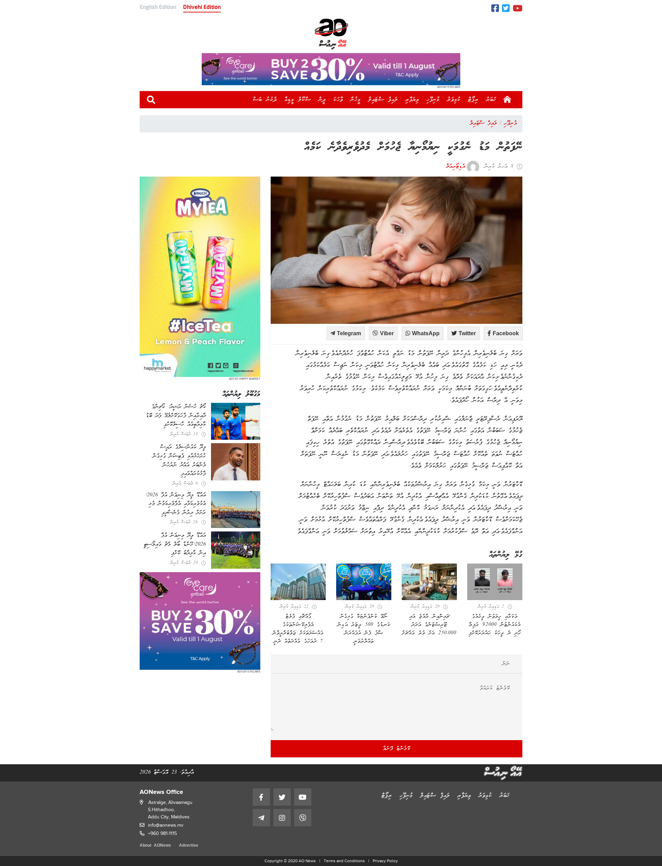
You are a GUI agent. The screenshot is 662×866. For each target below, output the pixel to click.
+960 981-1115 (162, 833)
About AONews (155, 846)
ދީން (322, 99)
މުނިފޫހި (433, 99)
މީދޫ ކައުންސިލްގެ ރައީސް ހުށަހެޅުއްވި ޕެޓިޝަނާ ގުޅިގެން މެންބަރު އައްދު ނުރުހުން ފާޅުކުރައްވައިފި (179, 460)
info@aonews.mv (165, 825)
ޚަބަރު (491, 99)
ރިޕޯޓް (473, 99)
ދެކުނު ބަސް (265, 99)
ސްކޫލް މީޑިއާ (297, 99)
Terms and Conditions (344, 860)
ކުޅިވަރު (454, 99)
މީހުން (356, 99)
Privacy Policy (385, 860)
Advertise (188, 846)
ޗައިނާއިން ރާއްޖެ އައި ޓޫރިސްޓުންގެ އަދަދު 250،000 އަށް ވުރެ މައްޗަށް (429, 625)
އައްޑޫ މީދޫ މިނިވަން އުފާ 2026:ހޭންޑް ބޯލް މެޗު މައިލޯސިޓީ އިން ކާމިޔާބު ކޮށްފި (175, 544)
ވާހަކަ (338, 99)
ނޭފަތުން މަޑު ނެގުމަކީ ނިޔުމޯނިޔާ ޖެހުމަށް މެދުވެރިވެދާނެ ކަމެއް (413, 147)
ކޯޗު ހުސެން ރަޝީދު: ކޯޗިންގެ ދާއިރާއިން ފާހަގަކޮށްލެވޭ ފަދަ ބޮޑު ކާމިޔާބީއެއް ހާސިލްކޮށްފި (176, 416)
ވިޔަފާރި (412, 99)
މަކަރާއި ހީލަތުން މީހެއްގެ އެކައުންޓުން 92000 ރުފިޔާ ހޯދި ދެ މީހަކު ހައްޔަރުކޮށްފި (495, 625)
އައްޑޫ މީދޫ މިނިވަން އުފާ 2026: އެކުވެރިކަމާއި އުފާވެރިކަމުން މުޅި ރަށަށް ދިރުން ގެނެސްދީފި (175, 504)
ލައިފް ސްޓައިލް (383, 99)
